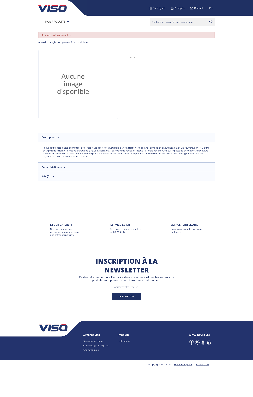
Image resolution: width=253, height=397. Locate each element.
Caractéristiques (51, 167)
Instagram (203, 342)
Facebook (191, 342)
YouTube (197, 342)
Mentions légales (183, 364)
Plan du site (202, 364)
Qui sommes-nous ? (93, 341)
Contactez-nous (91, 350)
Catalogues (159, 8)
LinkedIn (209, 342)
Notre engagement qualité (96, 345)
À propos (179, 8)
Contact (198, 8)
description (48, 137)
